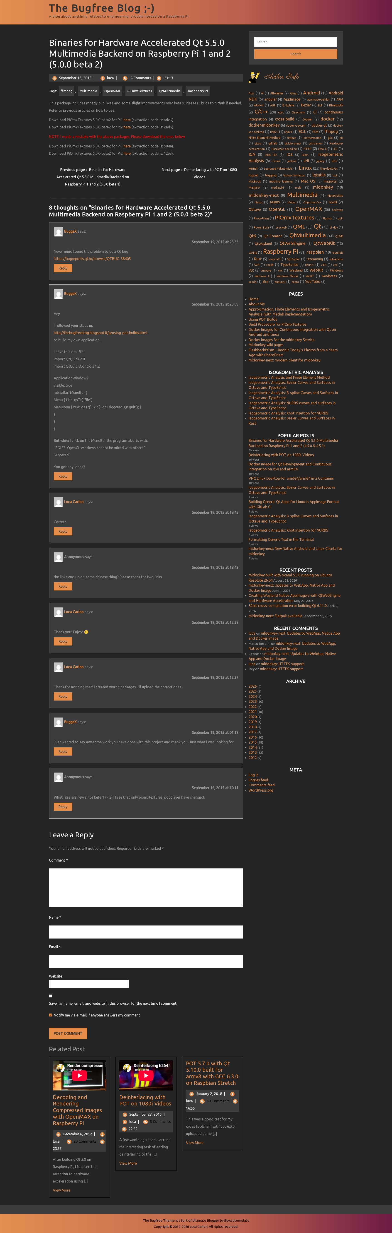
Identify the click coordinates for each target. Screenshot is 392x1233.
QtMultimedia (170, 91)
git (341, 137)
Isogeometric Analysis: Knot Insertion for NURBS (288, 413)
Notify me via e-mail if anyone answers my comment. (97, 1015)
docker (328, 118)
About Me (257, 304)
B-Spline (288, 105)
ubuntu (309, 264)
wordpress (329, 276)
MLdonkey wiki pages (266, 345)
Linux (305, 168)
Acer (252, 93)
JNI (306, 161)
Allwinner (276, 93)
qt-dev (334, 227)
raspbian (315, 252)
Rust (258, 259)
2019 (253, 722)
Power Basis (261, 227)
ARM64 (258, 105)
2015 (253, 742)
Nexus (258, 202)
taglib (270, 264)
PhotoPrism (261, 218)
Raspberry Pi (198, 91)
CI (314, 112)
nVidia (292, 202)
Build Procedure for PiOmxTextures (277, 324)
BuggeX (70, 231)
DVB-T (288, 131)
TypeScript (289, 264)
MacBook (255, 181)
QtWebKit (324, 243)
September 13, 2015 (75, 78)
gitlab (272, 143)
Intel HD (271, 154)
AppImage (292, 99)
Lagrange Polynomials (278, 168)
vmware (266, 270)
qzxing (253, 252)
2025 (253, 691)
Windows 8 (262, 276)
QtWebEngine (293, 243)
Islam (305, 154)
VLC (251, 270)
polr (340, 218)
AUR (273, 105)
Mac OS (308, 181)
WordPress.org (261, 790)
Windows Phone (287, 276)
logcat (253, 175)
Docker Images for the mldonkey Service (281, 340)
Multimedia (88, 91)
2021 (253, 712)
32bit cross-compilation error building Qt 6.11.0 (288, 606)
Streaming (314, 259)
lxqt (335, 175)
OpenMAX (112, 91)
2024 (253, 696)
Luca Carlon (74, 502)
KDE (334, 161)
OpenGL (277, 209)
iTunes (276, 161)
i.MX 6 (322, 148)
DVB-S (274, 131)
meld (298, 187)
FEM (315, 132)
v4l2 (323, 264)
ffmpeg (66, 91)
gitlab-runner (293, 143)
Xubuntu (279, 281)
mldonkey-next (264, 195)
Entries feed (258, 780)
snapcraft (274, 259)
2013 (253, 752)
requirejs (337, 252)
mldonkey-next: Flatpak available (275, 616)
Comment (58, 860)
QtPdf (339, 236)
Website (55, 976)
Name (55, 917)
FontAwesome (312, 137)
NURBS (275, 202)
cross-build (284, 119)
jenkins (291, 161)
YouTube (312, 281)
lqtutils (319, 175)
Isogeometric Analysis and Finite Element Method (289, 377)
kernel (253, 168)
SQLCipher (293, 259)
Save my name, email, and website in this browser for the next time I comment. (113, 1003)
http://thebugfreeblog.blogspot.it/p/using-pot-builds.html (100, 333)
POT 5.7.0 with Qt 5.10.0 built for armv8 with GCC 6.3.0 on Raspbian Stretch (212, 1073)
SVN (257, 264)
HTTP (307, 149)
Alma (293, 93)
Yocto (295, 281)
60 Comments (220, 1101)
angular (270, 99)
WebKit (316, 270)
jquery (320, 161)
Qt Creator (273, 236)
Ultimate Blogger (205, 1220)
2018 (253, 727)
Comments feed (262, 785)
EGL (302, 131)
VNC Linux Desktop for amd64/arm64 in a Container (291, 478)
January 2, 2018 (210, 1094)
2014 (253, 747)
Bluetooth (336, 105)
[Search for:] (295, 42)
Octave (255, 209)
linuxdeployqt (329, 168)
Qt (317, 226)
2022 (253, 707)
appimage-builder (318, 99)
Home (253, 299)
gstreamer (315, 143)
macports (330, 181)
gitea (258, 143)
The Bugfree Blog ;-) (102, 8)
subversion (336, 259)
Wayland (296, 270)
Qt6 (252, 235)
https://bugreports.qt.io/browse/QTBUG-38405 (92, 259)
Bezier (306, 105)
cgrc (281, 112)
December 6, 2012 (79, 1134)
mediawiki (277, 187)
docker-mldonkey (264, 125)
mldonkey (323, 187)
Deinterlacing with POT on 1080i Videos (145, 1100)
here (127, 120)
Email (55, 947)
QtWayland (263, 244)
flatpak (291, 137)
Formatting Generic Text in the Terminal (281, 539)
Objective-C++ (312, 202)
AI (262, 93)
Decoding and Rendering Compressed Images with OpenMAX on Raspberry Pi (77, 1110)
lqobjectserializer (294, 175)
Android (311, 92)
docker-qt (319, 125)
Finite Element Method (264, 138)
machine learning (280, 181)
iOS (289, 154)
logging (271, 175)
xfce (265, 282)
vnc (280, 270)
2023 (253, 701)
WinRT (310, 276)
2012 (253, 758)
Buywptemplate (236, 1220)
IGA (252, 154)
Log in (254, 775)
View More (61, 1190)
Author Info (282, 76)
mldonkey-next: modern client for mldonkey (284, 360)
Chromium (298, 112)
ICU (335, 148)
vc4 (335, 264)
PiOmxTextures (139, 91)
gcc (330, 138)
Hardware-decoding (284, 148)
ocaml (333, 202)
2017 (253, 732)
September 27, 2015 (147, 1114)
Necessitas (335, 195)
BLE (320, 105)
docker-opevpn (295, 125)
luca (110, 78)
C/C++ (261, 111)
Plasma (327, 218)
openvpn (337, 209)
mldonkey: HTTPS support (282, 664)
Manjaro (254, 187)
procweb (281, 227)
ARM (339, 99)
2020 (253, 717)
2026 (253, 686)
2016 (253, 737)
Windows (336, 270)
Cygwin (307, 119)
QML (299, 226)
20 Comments (86, 1141)
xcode (252, 281)
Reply (63, 268)
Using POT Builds (263, 319)
